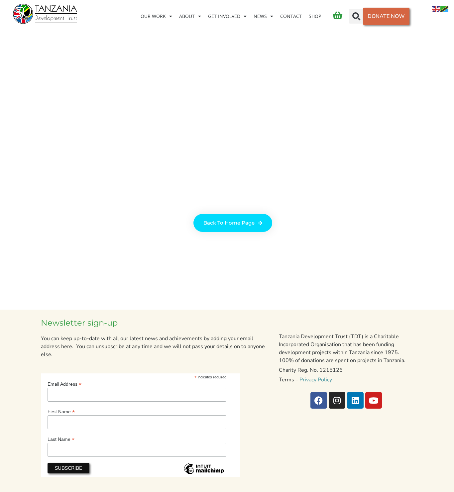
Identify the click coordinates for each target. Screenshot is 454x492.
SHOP (315, 16)
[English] (436, 9)
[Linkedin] (355, 400)
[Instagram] (337, 400)
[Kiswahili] (444, 9)
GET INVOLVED (224, 16)
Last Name (61, 439)
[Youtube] (373, 400)
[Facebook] (318, 400)
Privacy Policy (315, 379)
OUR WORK (153, 16)
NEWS (260, 16)
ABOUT (187, 16)
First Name (61, 411)
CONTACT (291, 16)
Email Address (64, 384)
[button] (356, 16)
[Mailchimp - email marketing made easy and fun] (203, 474)
